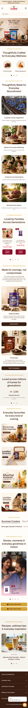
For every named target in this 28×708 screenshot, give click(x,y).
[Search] (2, 14)
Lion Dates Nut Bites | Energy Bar (20, 241)
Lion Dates (11, 704)
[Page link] (14, 298)
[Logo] (14, 8)
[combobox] (14, 14)
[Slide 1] (11, 75)
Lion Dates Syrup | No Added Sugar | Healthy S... (7, 242)
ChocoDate (14, 358)
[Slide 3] (16, 75)
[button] (26, 8)
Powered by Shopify (18, 704)
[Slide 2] (12, 259)
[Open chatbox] (25, 705)
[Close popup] (25, 698)
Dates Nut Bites (14, 314)
